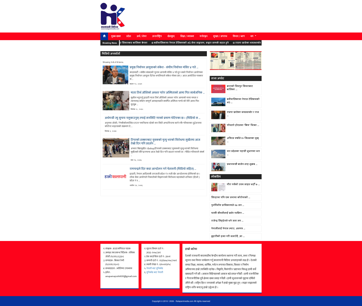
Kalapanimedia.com (184, 301)
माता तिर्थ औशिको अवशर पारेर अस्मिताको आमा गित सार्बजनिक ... (168, 93)
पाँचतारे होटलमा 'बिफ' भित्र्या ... (243, 125)
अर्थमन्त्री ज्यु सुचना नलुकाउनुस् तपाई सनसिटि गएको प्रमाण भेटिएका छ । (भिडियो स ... (152, 118)
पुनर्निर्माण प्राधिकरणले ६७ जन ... (227, 205)
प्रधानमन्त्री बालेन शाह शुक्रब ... (242, 164)
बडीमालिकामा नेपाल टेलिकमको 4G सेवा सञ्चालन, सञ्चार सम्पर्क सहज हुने (183, 43)
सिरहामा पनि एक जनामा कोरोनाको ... (230, 198)
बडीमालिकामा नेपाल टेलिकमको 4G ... (243, 101)
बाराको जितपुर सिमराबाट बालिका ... (240, 88)
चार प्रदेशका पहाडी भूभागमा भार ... (243, 153)
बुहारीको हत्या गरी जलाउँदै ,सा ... (228, 236)
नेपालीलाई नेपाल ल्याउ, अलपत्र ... (228, 229)
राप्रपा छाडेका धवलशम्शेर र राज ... (243, 114)
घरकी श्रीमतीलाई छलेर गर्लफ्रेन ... (227, 213)
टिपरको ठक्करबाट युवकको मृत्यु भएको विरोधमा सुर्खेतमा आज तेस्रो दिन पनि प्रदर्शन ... (165, 141)
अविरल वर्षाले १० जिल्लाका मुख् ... (243, 140)
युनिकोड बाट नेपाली (154, 272)
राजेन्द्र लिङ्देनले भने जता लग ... (227, 221)
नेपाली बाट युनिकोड (154, 268)
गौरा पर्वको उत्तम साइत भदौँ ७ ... (243, 185)
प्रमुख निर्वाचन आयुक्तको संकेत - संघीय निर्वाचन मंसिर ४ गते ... (164, 67)
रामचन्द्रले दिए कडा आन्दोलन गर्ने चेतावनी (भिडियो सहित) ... (163, 169)
